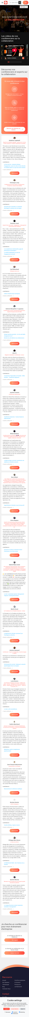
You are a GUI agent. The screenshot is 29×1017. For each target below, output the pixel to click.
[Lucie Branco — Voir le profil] (14, 697)
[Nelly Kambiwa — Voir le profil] (14, 450)
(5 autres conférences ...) (8, 866)
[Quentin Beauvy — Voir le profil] (14, 895)
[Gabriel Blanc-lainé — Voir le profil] (14, 581)
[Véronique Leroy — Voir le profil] (14, 197)
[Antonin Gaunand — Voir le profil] (14, 660)
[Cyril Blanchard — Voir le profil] (14, 283)
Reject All (23, 1008)
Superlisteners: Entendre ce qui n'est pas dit (14, 505)
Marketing (22, 1012)
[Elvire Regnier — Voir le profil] (14, 537)
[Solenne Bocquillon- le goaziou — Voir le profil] (14, 325)
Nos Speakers (5, 982)
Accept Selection (14, 1008)
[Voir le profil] (14, 58)
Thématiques (5, 984)
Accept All (6, 1008)
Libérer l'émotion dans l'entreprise (12, 293)
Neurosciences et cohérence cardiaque (13, 788)
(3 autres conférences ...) (8, 295)
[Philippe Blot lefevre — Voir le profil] (14, 854)
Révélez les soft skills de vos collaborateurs (14, 337)
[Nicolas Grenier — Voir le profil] (14, 816)
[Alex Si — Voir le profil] (14, 367)
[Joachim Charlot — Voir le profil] (14, 407)
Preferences (15, 1013)
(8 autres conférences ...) (8, 637)
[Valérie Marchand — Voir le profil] (14, 738)
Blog (3, 986)
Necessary (8, 1012)
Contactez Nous (6, 988)
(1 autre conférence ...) (8, 169)
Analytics (15, 1012)
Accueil (4, 980)
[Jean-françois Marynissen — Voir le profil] (14, 778)
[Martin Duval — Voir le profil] (14, 624)
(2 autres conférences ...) (8, 210)
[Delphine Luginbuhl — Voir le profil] (14, 156)
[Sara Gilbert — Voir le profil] (14, 493)
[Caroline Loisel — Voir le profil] (14, 241)
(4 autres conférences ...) (8, 256)
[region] (14, 53)
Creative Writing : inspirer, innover (12, 825)
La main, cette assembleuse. (10, 709)
